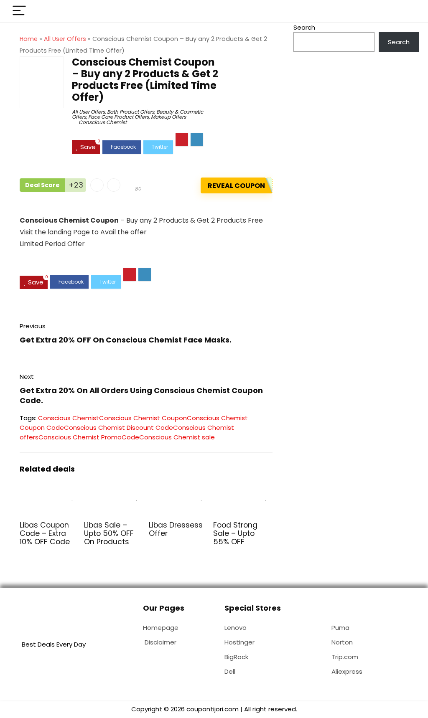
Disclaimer (160, 642)
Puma (340, 627)
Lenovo (235, 627)
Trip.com (344, 656)
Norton (342, 642)
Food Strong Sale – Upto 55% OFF (235, 533)
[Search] (406, 11)
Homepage (160, 627)
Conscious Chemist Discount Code (118, 427)
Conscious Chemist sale (177, 437)
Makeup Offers (168, 116)
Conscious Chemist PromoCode (88, 437)
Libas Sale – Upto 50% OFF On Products (109, 533)
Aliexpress (346, 671)
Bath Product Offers (130, 111)
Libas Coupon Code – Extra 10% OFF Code (45, 533)
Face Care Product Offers (118, 116)
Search (304, 27)
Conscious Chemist (103, 122)
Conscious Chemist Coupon (143, 418)
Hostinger (239, 642)
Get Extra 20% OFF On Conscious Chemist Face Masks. (126, 340)
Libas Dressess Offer (176, 529)
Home (29, 39)
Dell (229, 671)
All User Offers (65, 39)
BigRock (236, 656)
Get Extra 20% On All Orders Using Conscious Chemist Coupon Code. (141, 395)
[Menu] (19, 11)
